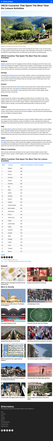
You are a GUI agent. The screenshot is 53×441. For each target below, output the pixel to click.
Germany (3, 103)
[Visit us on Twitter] (7, 430)
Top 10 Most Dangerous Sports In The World (38, 358)
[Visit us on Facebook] (4, 430)
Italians (9, 129)
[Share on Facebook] (4, 257)
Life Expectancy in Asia (33, 304)
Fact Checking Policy (5, 422)
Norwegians (13, 77)
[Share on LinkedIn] (12, 257)
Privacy (2, 415)
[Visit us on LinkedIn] (12, 430)
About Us (3, 420)
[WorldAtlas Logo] (8, 1)
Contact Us (3, 413)
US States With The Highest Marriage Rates (38, 378)
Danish (5, 119)
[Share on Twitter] (7, 257)
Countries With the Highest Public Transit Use (13, 397)
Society (16, 259)
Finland (29, 109)
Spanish (3, 140)
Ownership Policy (4, 426)
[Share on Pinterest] (9, 257)
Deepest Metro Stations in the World (10, 341)
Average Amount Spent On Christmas (36, 282)
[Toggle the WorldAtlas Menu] (1, 1)
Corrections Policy (4, 424)
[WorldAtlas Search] (51, 1)
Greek (18, 86)
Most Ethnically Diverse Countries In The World (39, 341)
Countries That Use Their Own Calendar (37, 323)
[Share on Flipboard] (2, 257)
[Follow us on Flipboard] (2, 430)
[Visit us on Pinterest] (10, 430)
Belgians (3, 64)
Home (2, 411)
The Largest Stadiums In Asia (8, 323)
